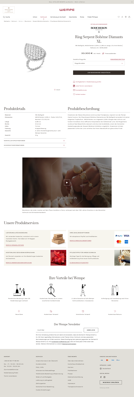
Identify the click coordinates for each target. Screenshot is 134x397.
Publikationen (72, 370)
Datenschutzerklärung (75, 377)
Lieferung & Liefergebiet (44, 380)
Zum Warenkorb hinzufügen (99, 72)
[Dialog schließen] (132, 2)
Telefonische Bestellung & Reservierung (49, 374)
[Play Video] (67, 183)
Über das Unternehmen (75, 361)
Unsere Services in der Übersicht (47, 361)
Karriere (70, 367)
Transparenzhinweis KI (75, 386)
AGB (69, 380)
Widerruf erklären (111, 382)
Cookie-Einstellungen (43, 390)
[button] (82, 86)
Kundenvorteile (41, 364)
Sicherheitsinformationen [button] (14, 145)
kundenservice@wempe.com (60, 341)
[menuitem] (118, 17)
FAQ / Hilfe (40, 367)
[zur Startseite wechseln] (67, 10)
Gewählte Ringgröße (79, 59)
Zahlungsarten (41, 383)
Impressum (71, 383)
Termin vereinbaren (10, 376)
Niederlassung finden (11, 373)
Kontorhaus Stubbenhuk (76, 364)
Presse (70, 374)
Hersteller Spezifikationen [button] (14, 140)
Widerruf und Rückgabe (44, 377)
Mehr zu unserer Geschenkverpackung (19, 262)
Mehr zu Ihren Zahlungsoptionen (80, 240)
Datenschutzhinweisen (69, 344)
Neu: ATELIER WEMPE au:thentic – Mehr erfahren (67, 2)
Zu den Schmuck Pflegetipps (79, 262)
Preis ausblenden (110, 53)
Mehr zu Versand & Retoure (15, 245)
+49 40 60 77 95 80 (11, 361)
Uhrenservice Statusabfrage (45, 370)
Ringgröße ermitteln (117, 59)
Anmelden (91, 330)
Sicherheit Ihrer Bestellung (45, 386)
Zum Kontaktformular (11, 369)
